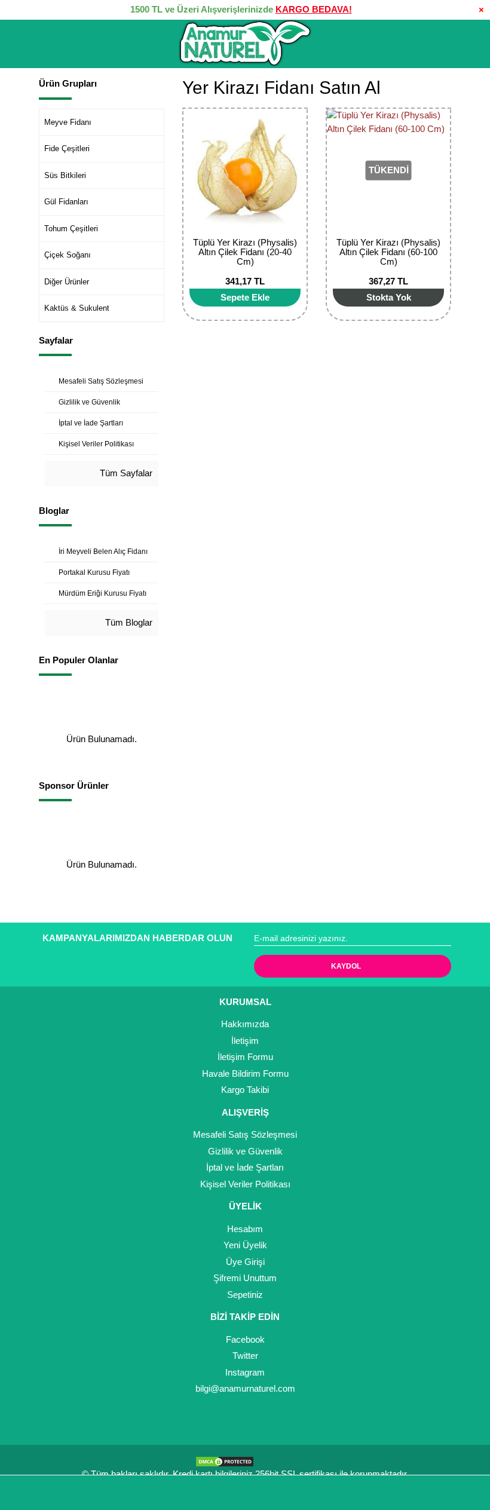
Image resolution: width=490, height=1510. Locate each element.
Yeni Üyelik (245, 1245)
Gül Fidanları (66, 201)
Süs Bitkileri (65, 175)
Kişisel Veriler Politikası (245, 1184)
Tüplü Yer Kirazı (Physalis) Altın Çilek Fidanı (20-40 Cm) (245, 252)
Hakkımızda (245, 1024)
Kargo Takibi (245, 1090)
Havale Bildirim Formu (245, 1073)
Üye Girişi (245, 1262)
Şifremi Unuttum (245, 1278)
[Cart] (463, 1493)
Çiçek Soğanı (67, 254)
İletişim (245, 1041)
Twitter (245, 1355)
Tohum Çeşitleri (71, 228)
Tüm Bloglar (127, 622)
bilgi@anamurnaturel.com (245, 1388)
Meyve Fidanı (67, 122)
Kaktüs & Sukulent (76, 308)
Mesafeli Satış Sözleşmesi (245, 1134)
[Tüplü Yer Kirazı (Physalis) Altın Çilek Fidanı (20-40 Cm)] (245, 170)
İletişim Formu (245, 1057)
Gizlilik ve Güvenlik (245, 1151)
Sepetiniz (245, 1295)
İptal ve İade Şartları (245, 1167)
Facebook (245, 1339)
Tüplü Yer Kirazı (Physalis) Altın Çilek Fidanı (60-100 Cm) (388, 252)
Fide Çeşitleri (67, 148)
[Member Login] (245, 1493)
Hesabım (245, 1229)
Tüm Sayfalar (124, 473)
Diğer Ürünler (66, 281)
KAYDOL (346, 966)
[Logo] (245, 44)
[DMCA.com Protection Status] (228, 1460)
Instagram (245, 1372)
